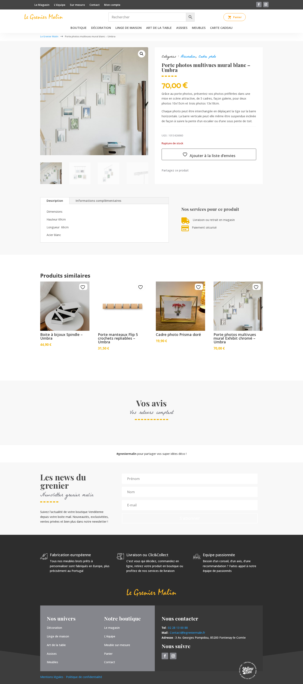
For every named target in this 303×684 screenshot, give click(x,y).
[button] (141, 53)
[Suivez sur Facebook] (259, 4)
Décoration (101, 28)
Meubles (199, 28)
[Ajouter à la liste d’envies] (83, 287)
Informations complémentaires (98, 201)
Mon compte (112, 5)
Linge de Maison (128, 28)
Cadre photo (207, 57)
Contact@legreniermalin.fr (187, 633)
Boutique (78, 28)
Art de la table (159, 28)
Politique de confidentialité (84, 677)
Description (55, 201)
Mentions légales (52, 677)
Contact (94, 5)
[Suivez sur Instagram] (266, 4)
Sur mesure (77, 5)
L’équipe (59, 5)
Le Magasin (41, 5)
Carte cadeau (221, 28)
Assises (181, 28)
